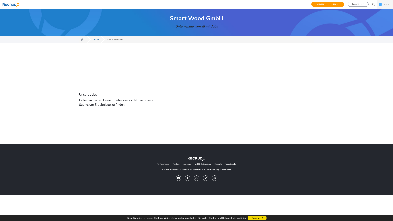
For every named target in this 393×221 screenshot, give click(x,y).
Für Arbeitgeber (163, 164)
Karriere (96, 39)
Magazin (218, 164)
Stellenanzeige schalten (327, 4)
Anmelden (359, 4)
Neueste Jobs (230, 164)
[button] (385, 4)
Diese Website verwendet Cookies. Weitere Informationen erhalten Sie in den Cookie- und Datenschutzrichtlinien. (186, 218)
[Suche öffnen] (373, 4)
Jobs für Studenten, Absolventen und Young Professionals (82, 39)
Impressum (187, 164)
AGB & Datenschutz (203, 164)
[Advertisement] (169, 68)
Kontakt (176, 164)
